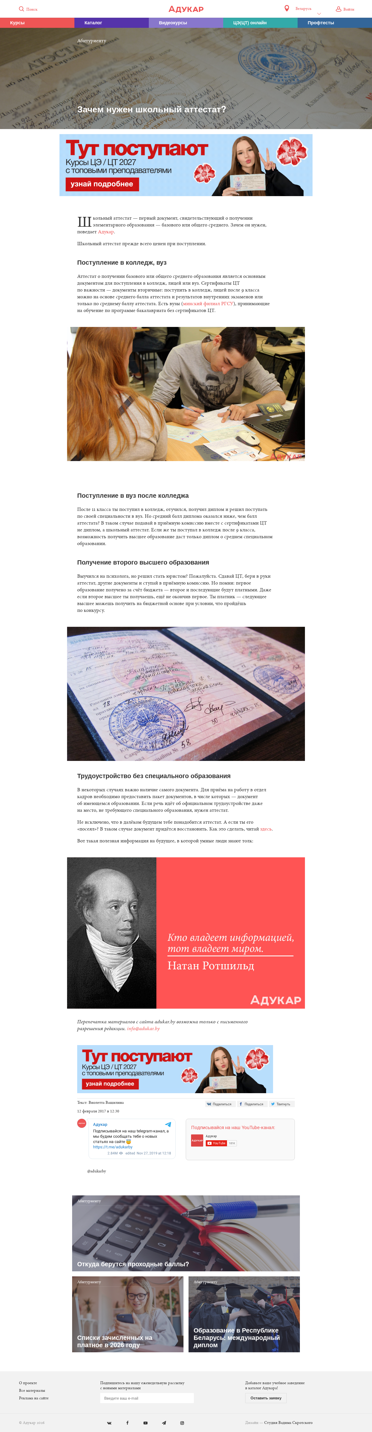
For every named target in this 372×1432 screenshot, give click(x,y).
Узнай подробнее (186, 757)
